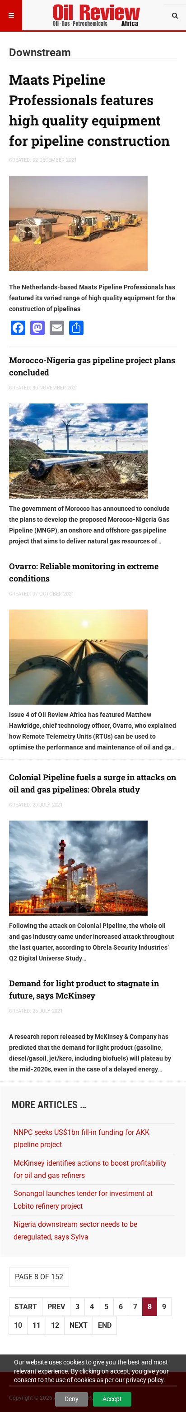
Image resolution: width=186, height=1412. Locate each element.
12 (55, 1325)
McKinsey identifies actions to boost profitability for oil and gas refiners (90, 1169)
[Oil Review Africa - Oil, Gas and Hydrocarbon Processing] (97, 11)
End (105, 1325)
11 (37, 1325)
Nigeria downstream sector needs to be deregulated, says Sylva (75, 1230)
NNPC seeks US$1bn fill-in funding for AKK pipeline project (81, 1138)
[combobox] (174, 16)
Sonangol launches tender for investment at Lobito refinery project (83, 1199)
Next (79, 1325)
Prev (56, 1306)
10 (18, 1325)
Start (25, 1306)
